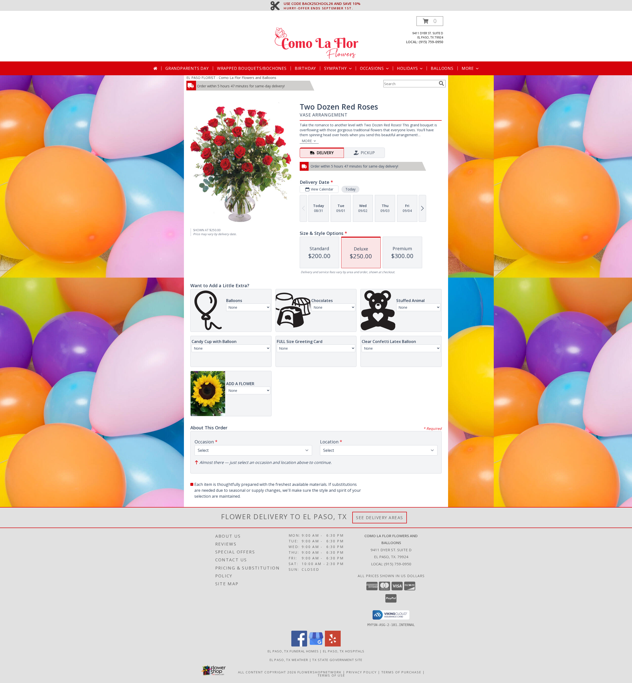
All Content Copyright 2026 (267, 672)
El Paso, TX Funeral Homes (293, 651)
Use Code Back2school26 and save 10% (322, 3)
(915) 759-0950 (431, 41)
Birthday (305, 68)
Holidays (407, 68)
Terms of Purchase (401, 672)
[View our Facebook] (299, 645)
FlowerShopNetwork (319, 672)
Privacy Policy (361, 672)
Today (350, 189)
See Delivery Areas (379, 517)
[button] (429, 21)
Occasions (372, 68)
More (468, 68)
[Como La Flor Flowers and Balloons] (316, 39)
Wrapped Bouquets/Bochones (252, 68)
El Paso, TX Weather (289, 660)
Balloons (442, 68)
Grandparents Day (187, 68)
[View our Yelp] (333, 645)
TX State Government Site (337, 660)
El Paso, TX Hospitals (343, 651)
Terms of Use (331, 675)
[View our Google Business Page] (316, 645)
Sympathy (335, 68)
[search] (441, 83)
